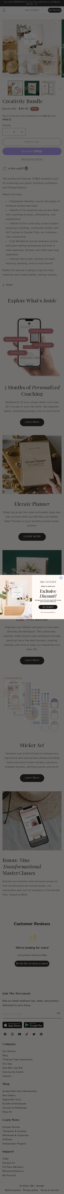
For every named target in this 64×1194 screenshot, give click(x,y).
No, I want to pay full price (48, 612)
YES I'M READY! (48, 607)
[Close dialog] (61, 577)
